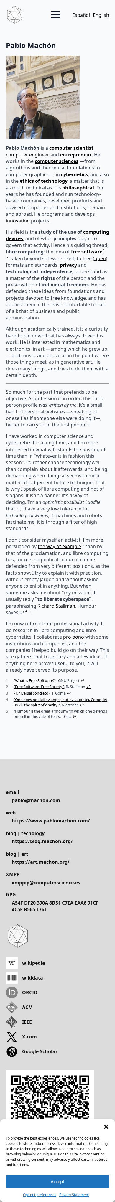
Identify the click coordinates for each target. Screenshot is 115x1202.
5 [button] (30, 611)
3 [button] (83, 545)
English (101, 15)
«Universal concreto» (32, 693)
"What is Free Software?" (35, 680)
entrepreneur (76, 154)
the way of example (59, 546)
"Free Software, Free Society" (39, 686)
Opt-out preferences (39, 1194)
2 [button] (7, 257)
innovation (18, 220)
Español (81, 15)
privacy (68, 265)
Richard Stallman (56, 606)
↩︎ (82, 680)
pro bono (73, 637)
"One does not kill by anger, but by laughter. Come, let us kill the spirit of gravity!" (60, 702)
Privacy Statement (74, 1194)
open (100, 258)
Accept (57, 1181)
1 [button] (104, 250)
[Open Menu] (55, 14)
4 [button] (26, 611)
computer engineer (27, 154)
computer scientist (71, 148)
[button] (106, 1127)
